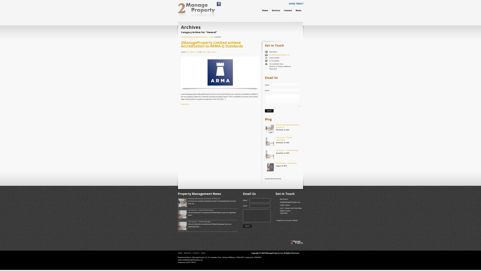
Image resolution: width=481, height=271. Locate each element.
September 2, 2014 (192, 52)
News (203, 253)
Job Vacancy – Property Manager (287, 150)
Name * (267, 85)
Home (183, 37)
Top (302, 253)
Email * (267, 90)
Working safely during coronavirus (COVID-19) (287, 126)
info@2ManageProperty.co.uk (279, 55)
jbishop (205, 52)
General (213, 52)
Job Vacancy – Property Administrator (284, 139)
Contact (196, 253)
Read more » (185, 104)
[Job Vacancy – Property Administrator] (270, 142)
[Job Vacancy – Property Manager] (270, 154)
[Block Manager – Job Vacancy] (270, 167)
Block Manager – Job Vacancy (286, 163)
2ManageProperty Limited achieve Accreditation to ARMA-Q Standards (212, 44)
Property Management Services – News (200, 37)
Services (187, 253)
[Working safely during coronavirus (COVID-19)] (270, 129)
